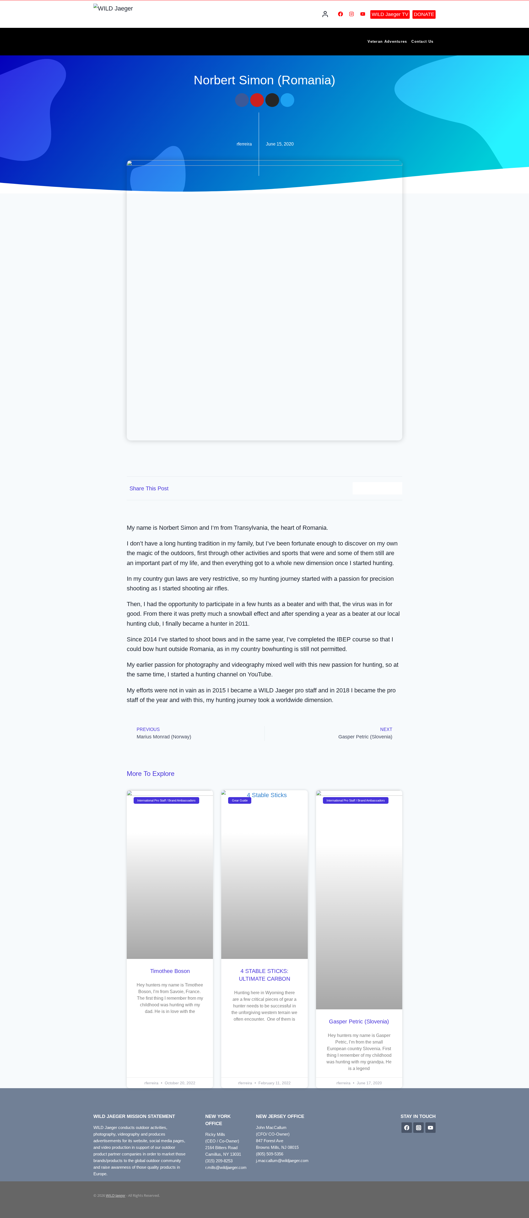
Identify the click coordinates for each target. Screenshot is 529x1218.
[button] (359, 488)
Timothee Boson (170, 971)
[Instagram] (352, 14)
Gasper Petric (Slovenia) (359, 1021)
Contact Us (422, 41)
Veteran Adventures (387, 41)
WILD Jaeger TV (390, 14)
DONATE (424, 14)
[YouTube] (363, 14)
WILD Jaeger (115, 1195)
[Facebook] (340, 14)
